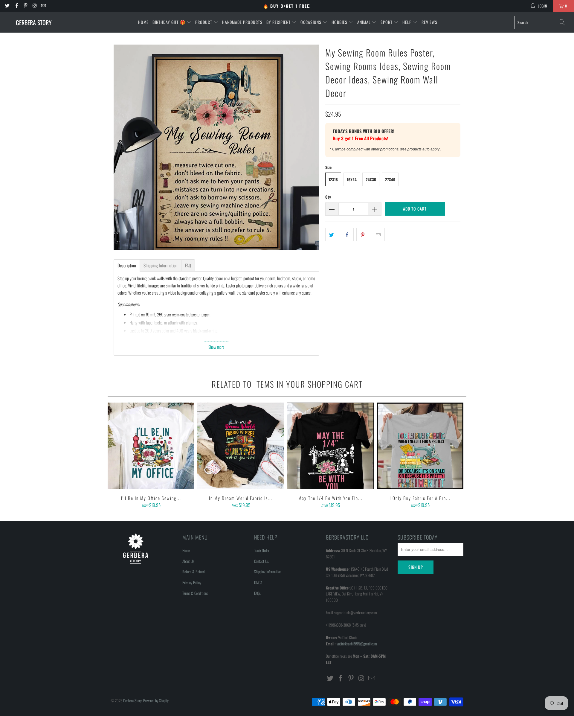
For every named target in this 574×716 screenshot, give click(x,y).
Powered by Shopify (156, 700)
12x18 (333, 179)
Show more (216, 347)
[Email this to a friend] (378, 234)
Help (407, 22)
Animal (364, 22)
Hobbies (340, 22)
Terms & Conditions (195, 593)
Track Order (261, 550)
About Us (188, 561)
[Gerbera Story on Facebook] (16, 5)
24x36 (371, 179)
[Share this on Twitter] (331, 234)
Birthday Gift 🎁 (169, 22)
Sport (387, 22)
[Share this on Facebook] (347, 234)
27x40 (390, 179)
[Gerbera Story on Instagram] (34, 5)
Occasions (311, 22)
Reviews (429, 22)
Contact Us (261, 561)
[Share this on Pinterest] (362, 234)
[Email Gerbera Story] (43, 5)
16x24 (352, 179)
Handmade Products (242, 22)
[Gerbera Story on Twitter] (7, 5)
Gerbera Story (132, 700)
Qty (328, 197)
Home (143, 22)
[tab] (127, 265)
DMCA (258, 582)
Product (204, 22)
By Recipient (279, 22)
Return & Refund (193, 572)
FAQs (257, 593)
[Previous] (116, 456)
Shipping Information (267, 572)
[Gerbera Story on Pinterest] (25, 5)
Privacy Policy (191, 582)
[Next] (458, 456)
